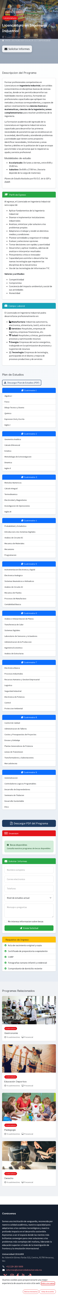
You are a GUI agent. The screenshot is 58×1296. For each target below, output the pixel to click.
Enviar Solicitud (30, 928)
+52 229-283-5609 (14, 1266)
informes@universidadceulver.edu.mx (24, 1269)
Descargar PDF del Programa (31, 823)
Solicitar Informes (19, 49)
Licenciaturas (28, 8)
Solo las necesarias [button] (31, 1291)
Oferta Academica (10, 8)
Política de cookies (47, 1283)
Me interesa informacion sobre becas (25, 921)
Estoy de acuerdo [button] (48, 1291)
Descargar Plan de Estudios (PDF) (23, 382)
